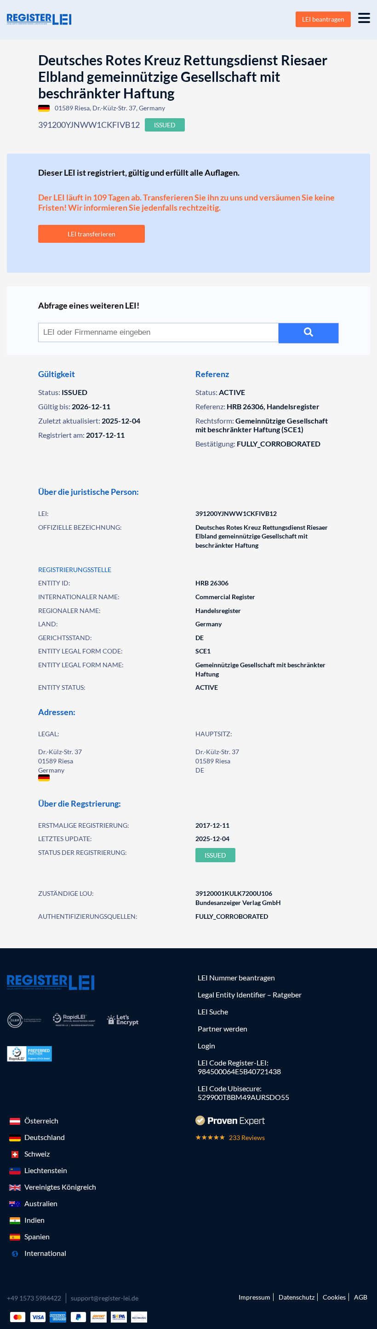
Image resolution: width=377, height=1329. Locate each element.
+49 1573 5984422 (34, 1298)
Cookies (334, 1297)
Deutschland (44, 1137)
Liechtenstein (45, 1170)
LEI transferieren (91, 234)
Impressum (254, 1297)
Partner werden (222, 1028)
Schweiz (37, 1153)
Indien (34, 1219)
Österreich (41, 1120)
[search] (309, 333)
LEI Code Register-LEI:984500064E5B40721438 (239, 1067)
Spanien (37, 1236)
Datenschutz (296, 1297)
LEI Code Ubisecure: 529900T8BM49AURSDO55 (243, 1092)
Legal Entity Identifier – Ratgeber (250, 994)
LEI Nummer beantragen (236, 977)
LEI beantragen (323, 19)
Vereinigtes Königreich (60, 1186)
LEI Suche (213, 1011)
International (45, 1253)
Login (206, 1045)
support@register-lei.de (104, 1298)
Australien (40, 1203)
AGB (360, 1297)
